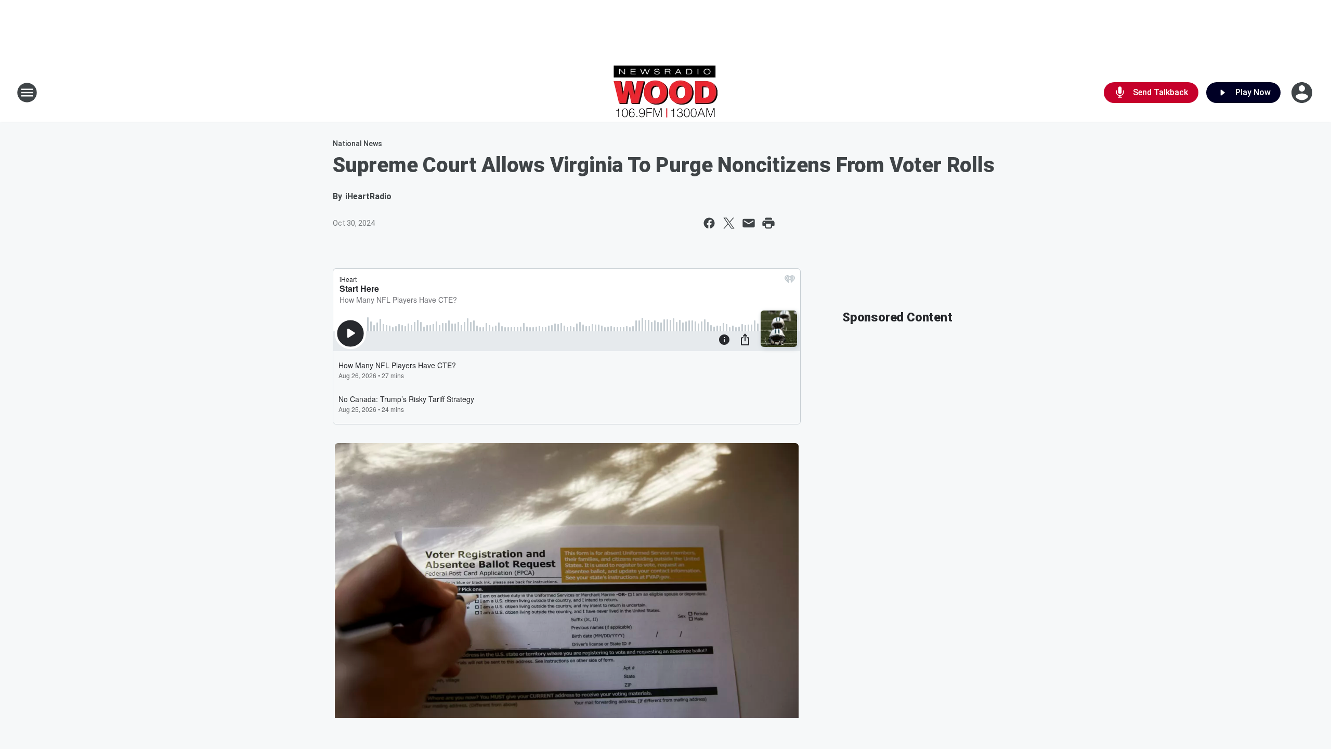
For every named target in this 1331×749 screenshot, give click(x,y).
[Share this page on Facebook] (709, 223)
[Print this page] (768, 223)
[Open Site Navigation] (27, 92)
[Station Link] (665, 93)
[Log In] (1302, 92)
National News (357, 143)
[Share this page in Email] (748, 223)
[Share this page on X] (729, 223)
